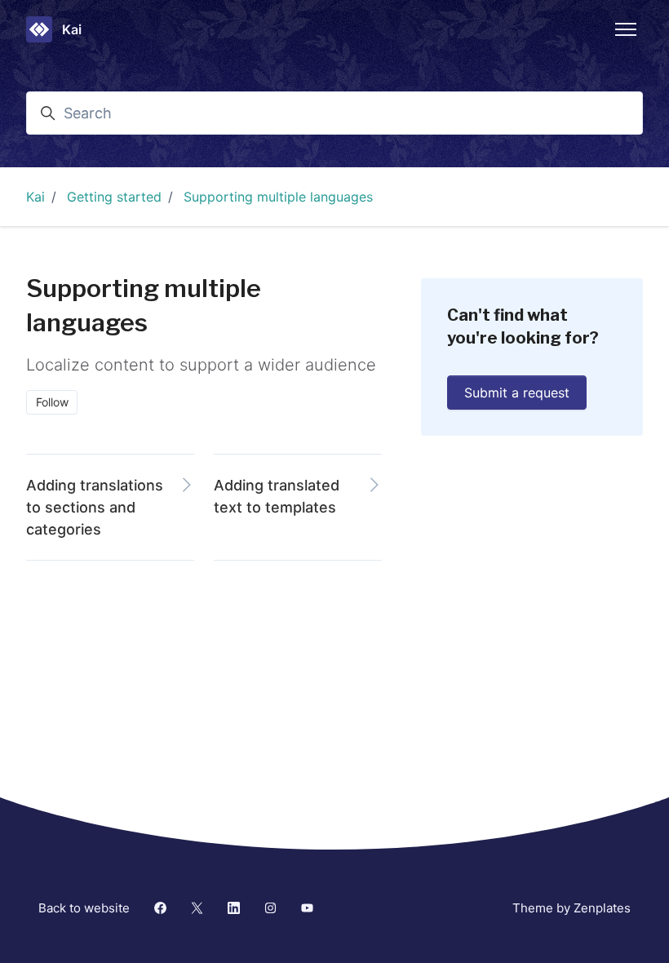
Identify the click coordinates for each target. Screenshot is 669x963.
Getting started (114, 197)
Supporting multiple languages (278, 197)
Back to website (84, 908)
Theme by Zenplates (571, 907)
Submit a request (516, 392)
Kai (35, 197)
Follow (52, 402)
